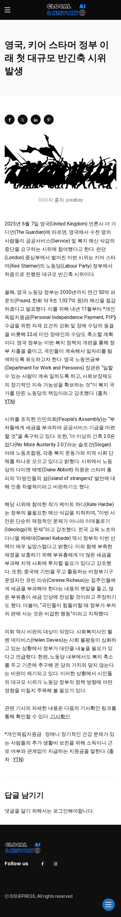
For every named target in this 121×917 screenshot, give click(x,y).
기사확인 (60, 716)
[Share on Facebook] (10, 119)
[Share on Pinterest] (49, 119)
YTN (9, 401)
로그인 (60, 811)
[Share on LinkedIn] (36, 119)
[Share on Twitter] (23, 119)
